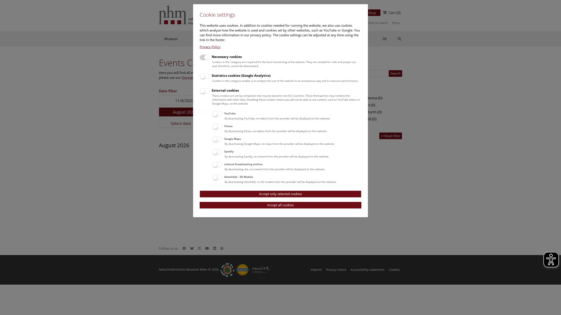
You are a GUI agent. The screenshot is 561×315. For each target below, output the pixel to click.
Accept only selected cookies (280, 194)
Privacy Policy (210, 47)
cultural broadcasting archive (243, 164)
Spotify (229, 151)
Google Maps (232, 139)
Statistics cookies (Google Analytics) (241, 75)
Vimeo (228, 126)
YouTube (230, 113)
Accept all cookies (280, 205)
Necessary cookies (227, 56)
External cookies (225, 90)
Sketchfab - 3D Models (238, 177)
